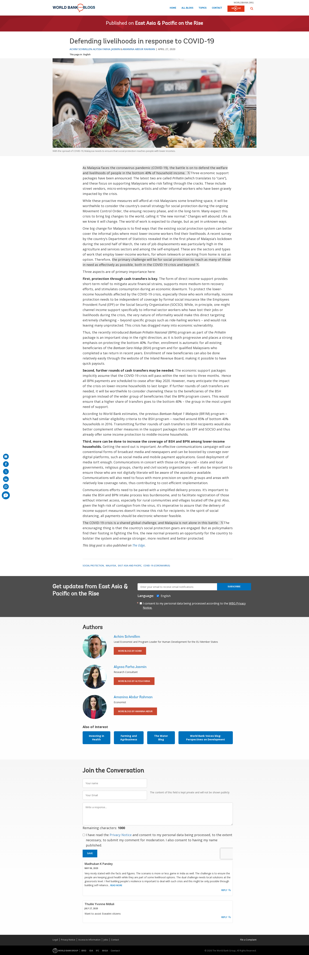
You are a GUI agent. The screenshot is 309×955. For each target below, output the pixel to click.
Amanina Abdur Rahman (138, 49)
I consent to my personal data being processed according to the (194, 605)
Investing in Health (96, 737)
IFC (97, 950)
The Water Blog (161, 737)
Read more (116, 885)
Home (173, 8)
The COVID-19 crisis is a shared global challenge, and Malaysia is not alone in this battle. (151, 523)
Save (90, 853)
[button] (251, 8)
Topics (203, 8)
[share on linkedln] (6, 479)
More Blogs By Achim (130, 650)
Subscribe (234, 586)
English (86, 54)
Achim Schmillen (81, 49)
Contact (217, 8)
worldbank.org (244, 2)
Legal (55, 939)
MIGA (105, 950)
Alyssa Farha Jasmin (106, 49)
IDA (91, 950)
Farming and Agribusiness (128, 737)
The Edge (138, 545)
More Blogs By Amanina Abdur (135, 711)
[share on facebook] (6, 464)
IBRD (83, 950)
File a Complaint (248, 939)
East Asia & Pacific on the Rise (169, 23)
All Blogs (187, 8)
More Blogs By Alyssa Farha (134, 681)
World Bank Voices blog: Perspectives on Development (205, 737)
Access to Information (89, 939)
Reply (224, 890)
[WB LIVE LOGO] (235, 9)
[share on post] (6, 471)
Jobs (106, 939)
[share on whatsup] (6, 486)
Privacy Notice (121, 835)
